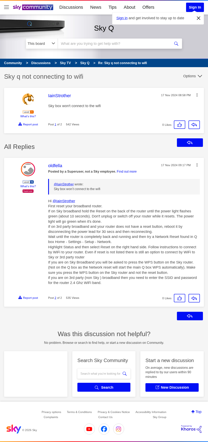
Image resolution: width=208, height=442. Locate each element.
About (129, 7)
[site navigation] (6, 7)
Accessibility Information (150, 412)
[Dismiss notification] (198, 18)
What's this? (28, 116)
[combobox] (114, 44)
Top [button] (199, 412)
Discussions (71, 7)
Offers (148, 7)
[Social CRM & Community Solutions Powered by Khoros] (191, 429)
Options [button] (189, 76)
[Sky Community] (33, 7)
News (95, 7)
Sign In (195, 7)
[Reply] (194, 124)
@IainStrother (64, 184)
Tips (112, 7)
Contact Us (105, 417)
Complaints (51, 417)
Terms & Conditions (79, 412)
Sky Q (104, 28)
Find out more (127, 171)
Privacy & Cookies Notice (114, 412)
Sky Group (159, 417)
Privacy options (51, 412)
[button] (197, 95)
